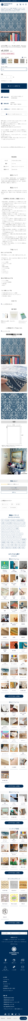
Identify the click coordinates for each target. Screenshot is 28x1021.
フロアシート (17, 941)
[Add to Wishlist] (5, 91)
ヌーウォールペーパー (6, 533)
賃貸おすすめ (8, 547)
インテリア (4, 525)
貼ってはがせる (22, 544)
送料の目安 (6, 103)
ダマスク (12, 531)
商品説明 (9, 1018)
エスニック (17, 525)
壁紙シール (13, 542)
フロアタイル (23, 941)
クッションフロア (9, 941)
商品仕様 (3, 1018)
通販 (19, 547)
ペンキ (3, 941)
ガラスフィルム (14, 944)
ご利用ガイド (7, 109)
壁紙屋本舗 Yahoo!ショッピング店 (11, 1002)
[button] (23, 4)
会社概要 (5, 977)
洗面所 (23, 542)
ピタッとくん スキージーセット (23, 321)
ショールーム (6, 979)
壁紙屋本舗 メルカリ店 (9, 1004)
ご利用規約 (5, 986)
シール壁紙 (16, 528)
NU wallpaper (13, 507)
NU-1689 (7, 520)
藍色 (16, 544)
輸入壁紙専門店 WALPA (9, 1006)
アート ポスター (21, 939)
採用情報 (5, 981)
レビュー (15, 1018)
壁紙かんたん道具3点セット (5, 321)
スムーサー (12, 320)
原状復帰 (3, 542)
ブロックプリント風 (10, 536)
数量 (2, 74)
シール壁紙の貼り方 (7, 304)
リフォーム (4, 539)
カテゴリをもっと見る (14, 696)
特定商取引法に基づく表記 (9, 988)
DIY (2, 520)
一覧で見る (25, 57)
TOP (2, 8)
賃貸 (2, 547)
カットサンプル (6, 331)
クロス (3, 528)
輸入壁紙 (14, 8)
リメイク (10, 539)
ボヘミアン (18, 536)
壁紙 (11, 8)
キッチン (23, 525)
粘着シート (4, 544)
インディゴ (10, 525)
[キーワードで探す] (25, 933)
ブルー (3, 536)
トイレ (17, 531)
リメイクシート (17, 539)
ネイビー (14, 533)
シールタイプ (20, 8)
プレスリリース (6, 983)
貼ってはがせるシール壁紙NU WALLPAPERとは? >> (13, 147)
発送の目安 (6, 97)
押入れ (19, 542)
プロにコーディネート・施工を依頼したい (13, 1008)
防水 (23, 547)
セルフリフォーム (5, 531)
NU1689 (13, 520)
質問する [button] (14, 492)
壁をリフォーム (6, 8)
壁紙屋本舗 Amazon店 (9, 999)
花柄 (12, 544)
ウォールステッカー (12, 939)
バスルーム (20, 533)
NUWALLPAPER (20, 520)
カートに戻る (23, 1018)
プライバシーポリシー (8, 990)
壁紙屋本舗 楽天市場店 (9, 997)
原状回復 (23, 539)
